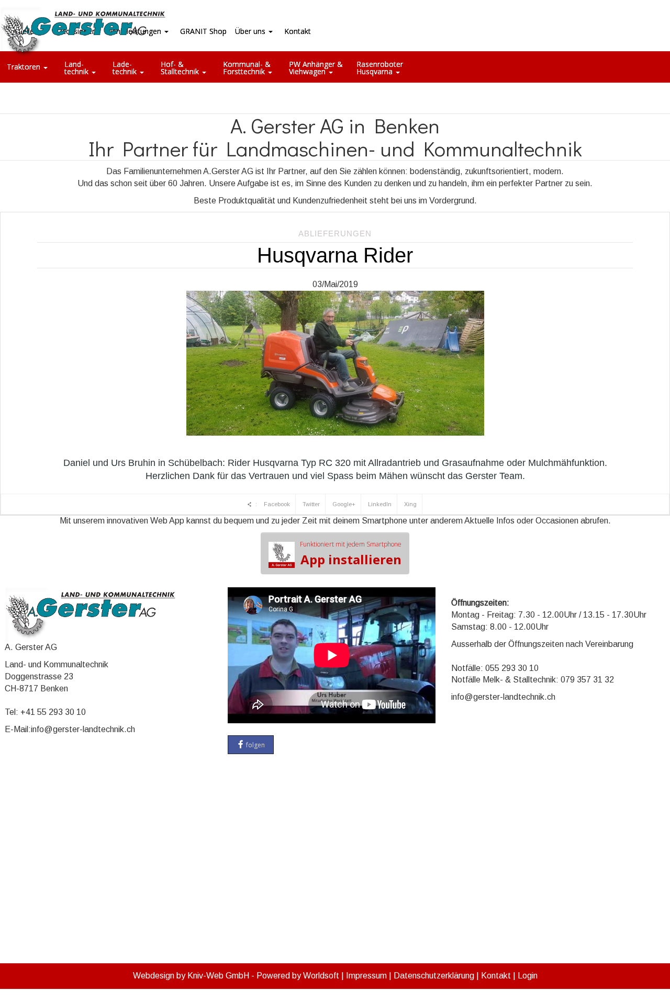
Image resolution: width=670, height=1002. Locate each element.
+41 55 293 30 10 (53, 712)
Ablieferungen (335, 233)
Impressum (366, 975)
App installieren (350, 554)
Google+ (343, 504)
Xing (410, 504)
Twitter (311, 504)
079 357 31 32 (587, 679)
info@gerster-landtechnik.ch (83, 729)
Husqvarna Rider (335, 255)
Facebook (277, 504)
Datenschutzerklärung (434, 975)
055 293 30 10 (512, 668)
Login (528, 975)
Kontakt (496, 975)
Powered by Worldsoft (297, 975)
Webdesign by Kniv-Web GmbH (191, 975)
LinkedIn (380, 504)
